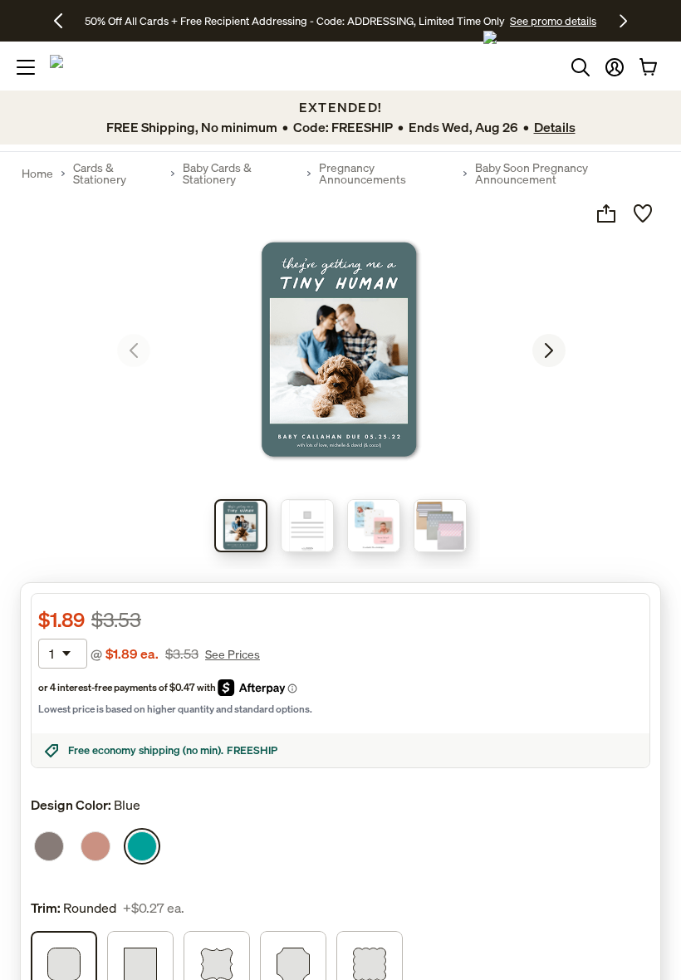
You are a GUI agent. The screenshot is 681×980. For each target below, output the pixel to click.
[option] (49, 846)
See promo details (553, 20)
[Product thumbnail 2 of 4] (307, 525)
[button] (614, 67)
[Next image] (549, 350)
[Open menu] (26, 67)
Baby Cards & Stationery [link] (217, 173)
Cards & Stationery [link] (99, 173)
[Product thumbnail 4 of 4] (440, 525)
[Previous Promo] (64, 20)
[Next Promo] (623, 20)
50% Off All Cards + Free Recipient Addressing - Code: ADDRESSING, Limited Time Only (295, 20)
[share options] (606, 213)
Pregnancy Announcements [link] (362, 173)
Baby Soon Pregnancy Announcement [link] (531, 173)
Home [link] (37, 173)
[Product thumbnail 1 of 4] (240, 525)
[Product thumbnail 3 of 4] (373, 525)
